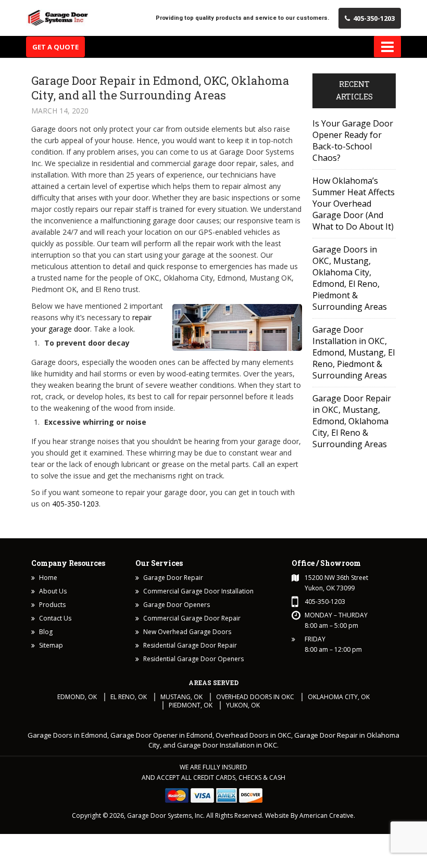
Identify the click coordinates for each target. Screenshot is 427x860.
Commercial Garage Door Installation (198, 591)
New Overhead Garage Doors (187, 631)
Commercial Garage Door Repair (192, 618)
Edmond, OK (77, 696)
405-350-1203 (374, 18)
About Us (53, 591)
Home (48, 577)
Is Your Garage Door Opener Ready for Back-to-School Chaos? (352, 140)
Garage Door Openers (176, 604)
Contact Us (55, 618)
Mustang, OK (181, 696)
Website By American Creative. (310, 815)
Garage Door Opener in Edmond (161, 735)
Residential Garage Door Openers (193, 658)
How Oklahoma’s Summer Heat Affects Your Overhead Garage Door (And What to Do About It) (353, 203)
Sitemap (51, 645)
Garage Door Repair (173, 577)
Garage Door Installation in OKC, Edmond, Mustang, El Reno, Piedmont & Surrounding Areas (353, 352)
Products (52, 604)
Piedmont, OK (190, 705)
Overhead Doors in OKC (255, 696)
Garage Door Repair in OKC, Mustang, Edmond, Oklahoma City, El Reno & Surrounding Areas (351, 421)
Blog (46, 631)
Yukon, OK (243, 705)
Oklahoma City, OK (339, 696)
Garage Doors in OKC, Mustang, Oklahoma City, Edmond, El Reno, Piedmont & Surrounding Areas (349, 278)
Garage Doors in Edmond (67, 735)
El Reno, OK (128, 696)
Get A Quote (55, 47)
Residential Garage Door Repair (190, 645)
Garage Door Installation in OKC (227, 745)
